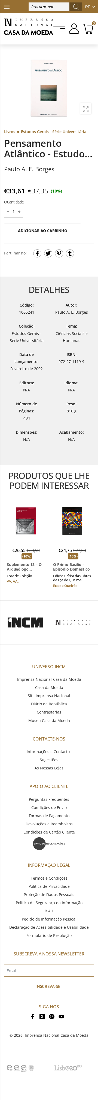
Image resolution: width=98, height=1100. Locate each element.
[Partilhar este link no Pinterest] (59, 253)
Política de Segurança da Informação (49, 902)
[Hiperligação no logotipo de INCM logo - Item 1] (25, 622)
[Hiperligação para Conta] (73, 29)
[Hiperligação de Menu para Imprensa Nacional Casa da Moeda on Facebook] (32, 1015)
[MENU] (59, 28)
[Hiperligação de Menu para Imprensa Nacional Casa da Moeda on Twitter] (42, 1015)
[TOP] (7, 6)
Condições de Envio (49, 807)
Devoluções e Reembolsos (49, 823)
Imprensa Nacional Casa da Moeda (56, 1035)
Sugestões (49, 759)
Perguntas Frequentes (49, 799)
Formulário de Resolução (49, 935)
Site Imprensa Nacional (49, 695)
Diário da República (49, 703)
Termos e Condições (49, 878)
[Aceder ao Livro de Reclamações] (49, 843)
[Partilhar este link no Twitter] (48, 253)
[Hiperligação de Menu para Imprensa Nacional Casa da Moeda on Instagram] (51, 1015)
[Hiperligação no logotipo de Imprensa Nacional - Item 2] (73, 622)
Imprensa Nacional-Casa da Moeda (49, 679)
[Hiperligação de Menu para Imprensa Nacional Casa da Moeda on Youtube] (61, 1015)
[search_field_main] (76, 6)
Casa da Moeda (49, 687)
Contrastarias (49, 712)
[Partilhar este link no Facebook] (37, 253)
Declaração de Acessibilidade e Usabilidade (49, 927)
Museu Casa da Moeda (49, 720)
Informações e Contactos (49, 751)
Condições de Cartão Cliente (49, 832)
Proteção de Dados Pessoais (49, 894)
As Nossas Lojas (49, 768)
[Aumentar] (85, 108)
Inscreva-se (47, 986)
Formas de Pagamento (49, 815)
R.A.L (49, 910)
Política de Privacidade (49, 886)
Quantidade (14, 202)
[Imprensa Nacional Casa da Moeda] (28, 28)
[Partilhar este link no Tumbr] (70, 253)
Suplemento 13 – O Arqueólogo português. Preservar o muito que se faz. (24, 567)
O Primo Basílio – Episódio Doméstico (71, 567)
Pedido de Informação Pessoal (49, 919)
